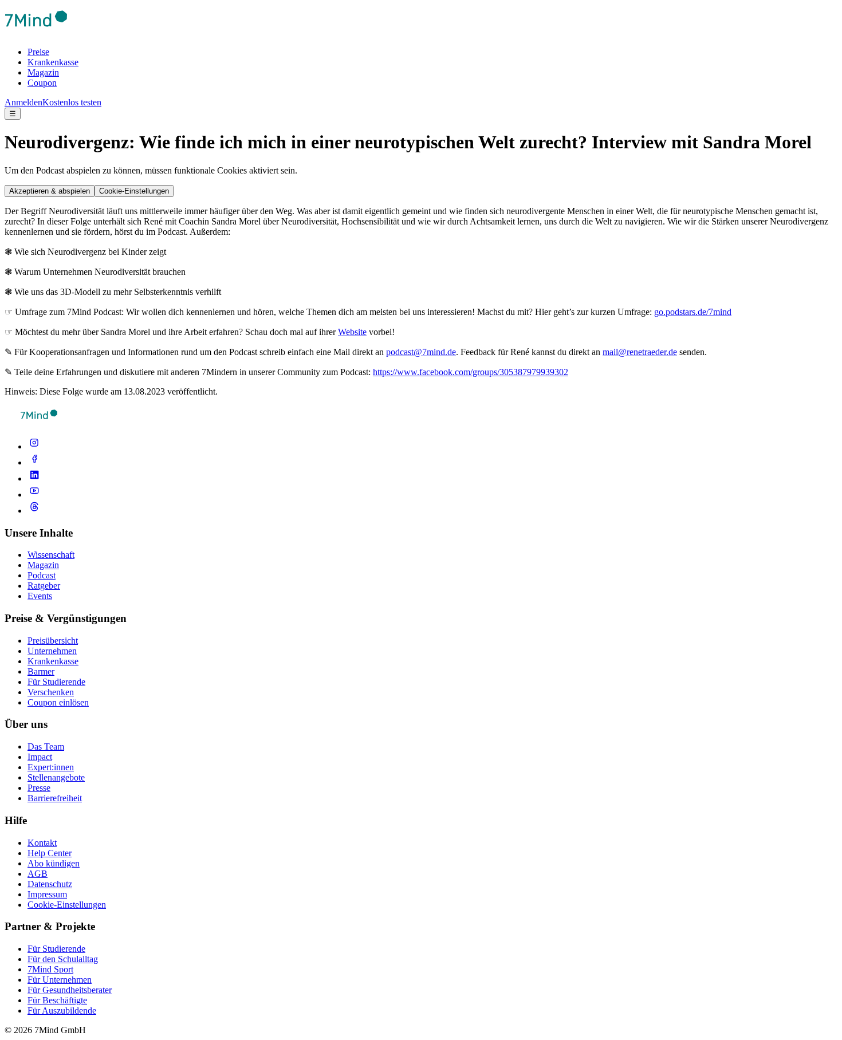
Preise (38, 52)
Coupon (42, 83)
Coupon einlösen (58, 702)
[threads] (34, 510)
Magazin (43, 72)
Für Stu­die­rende (56, 949)
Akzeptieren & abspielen (49, 191)
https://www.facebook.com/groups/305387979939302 (470, 372)
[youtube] (34, 494)
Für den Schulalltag (62, 959)
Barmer (40, 671)
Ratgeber (43, 585)
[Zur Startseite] (36, 32)
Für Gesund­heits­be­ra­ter (69, 990)
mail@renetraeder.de (640, 352)
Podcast (41, 575)
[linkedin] (34, 478)
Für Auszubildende (61, 1010)
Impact (39, 757)
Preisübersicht (52, 640)
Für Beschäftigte (57, 1000)
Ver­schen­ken (50, 692)
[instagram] (34, 446)
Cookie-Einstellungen (134, 191)
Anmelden (23, 102)
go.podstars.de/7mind (692, 312)
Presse (38, 788)
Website (352, 332)
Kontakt (42, 843)
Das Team (45, 746)
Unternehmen (52, 651)
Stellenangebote (56, 777)
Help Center (49, 853)
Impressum (47, 894)
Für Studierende (56, 682)
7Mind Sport (50, 969)
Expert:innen (50, 767)
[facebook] (34, 462)
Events (39, 596)
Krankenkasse (52, 62)
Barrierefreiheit (54, 798)
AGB (37, 874)
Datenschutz (49, 884)
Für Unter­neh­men (59, 979)
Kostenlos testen (71, 102)
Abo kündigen (53, 863)
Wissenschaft (50, 555)
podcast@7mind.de (421, 352)
